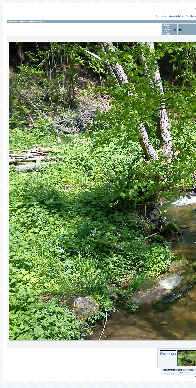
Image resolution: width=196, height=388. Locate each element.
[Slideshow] (180, 29)
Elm (44, 21)
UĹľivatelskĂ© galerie (25, 21)
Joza (39, 21)
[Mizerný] (185, 373)
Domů (10, 21)
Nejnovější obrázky (176, 16)
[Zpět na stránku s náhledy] (167, 29)
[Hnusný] (170, 373)
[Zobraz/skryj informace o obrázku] (174, 29)
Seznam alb (161, 16)
